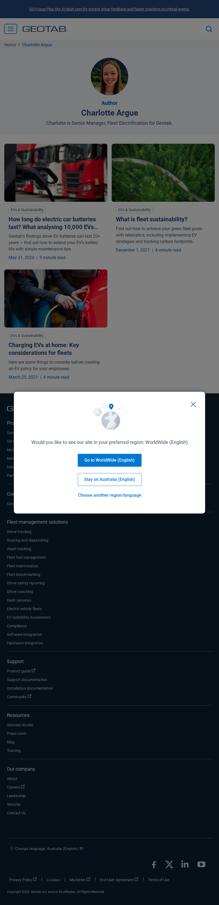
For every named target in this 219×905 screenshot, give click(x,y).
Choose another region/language (109, 495)
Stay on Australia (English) (109, 479)
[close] (193, 404)
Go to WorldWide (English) (109, 460)
